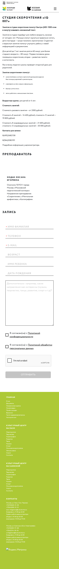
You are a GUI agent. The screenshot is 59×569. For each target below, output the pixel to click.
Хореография (11, 437)
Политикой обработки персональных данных (31, 346)
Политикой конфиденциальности (25, 334)
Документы (10, 403)
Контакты (9, 455)
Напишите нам (11, 417)
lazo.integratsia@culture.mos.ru (16, 510)
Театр (8, 441)
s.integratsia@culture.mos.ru (15, 533)
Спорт (8, 446)
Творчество (10, 434)
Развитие (9, 439)
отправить (28, 374)
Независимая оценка (13, 406)
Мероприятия (11, 432)
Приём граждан (11, 410)
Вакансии (9, 413)
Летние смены (11, 451)
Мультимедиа (10, 408)
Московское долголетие (14, 448)
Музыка (8, 444)
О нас (8, 401)
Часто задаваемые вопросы (15, 415)
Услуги (8, 453)
